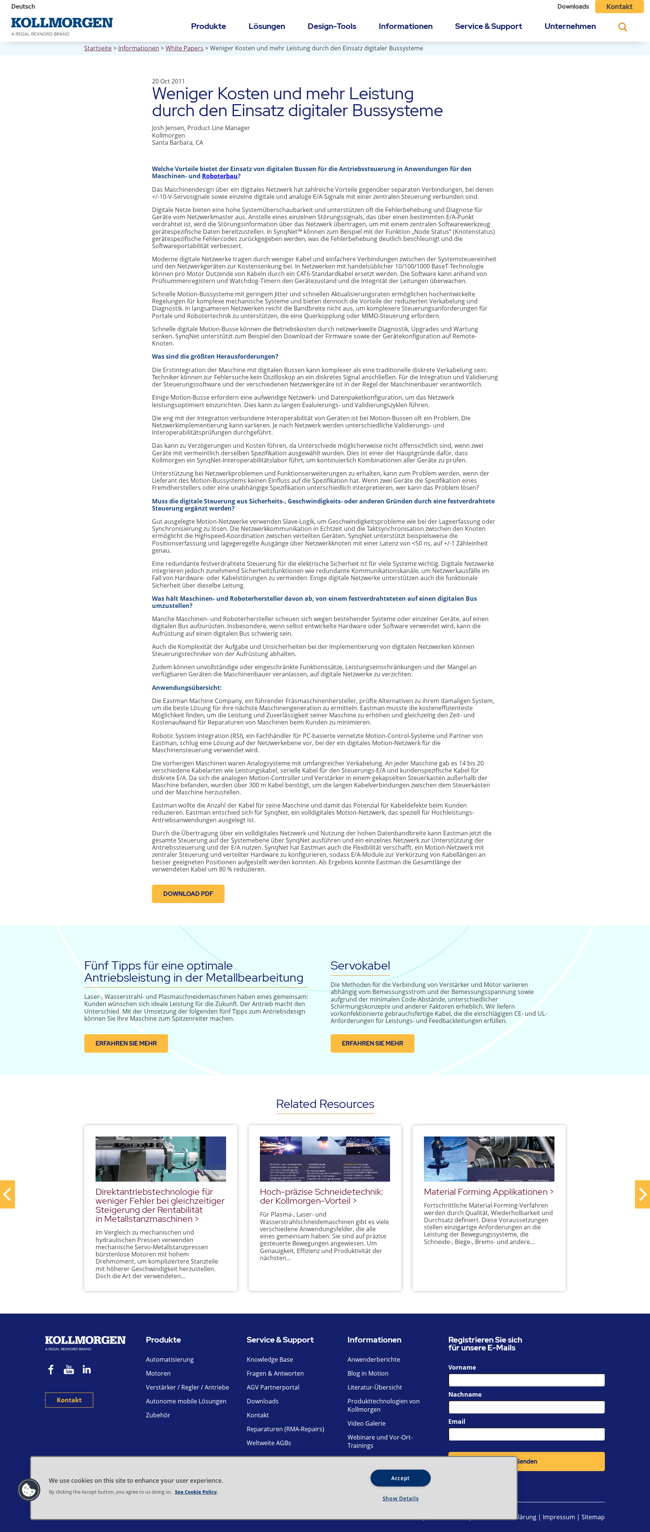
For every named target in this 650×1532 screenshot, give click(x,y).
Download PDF (188, 894)
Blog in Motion (368, 1373)
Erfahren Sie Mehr (126, 1043)
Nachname (464, 1394)
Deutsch (23, 7)
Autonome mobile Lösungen (186, 1401)
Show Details (401, 1498)
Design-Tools (332, 26)
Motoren (158, 1373)
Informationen (406, 26)
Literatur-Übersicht (375, 1387)
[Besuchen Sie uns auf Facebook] (51, 1370)
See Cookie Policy (196, 1491)
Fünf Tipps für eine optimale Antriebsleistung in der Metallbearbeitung (194, 971)
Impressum (559, 1517)
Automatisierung (170, 1359)
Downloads (573, 6)
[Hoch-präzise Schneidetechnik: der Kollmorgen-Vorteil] (325, 1159)
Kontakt (619, 6)
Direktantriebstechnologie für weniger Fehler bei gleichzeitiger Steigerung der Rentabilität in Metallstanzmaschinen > (160, 1205)
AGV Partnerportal (273, 1387)
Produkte (208, 26)
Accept (400, 1478)
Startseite (98, 48)
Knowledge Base (270, 1359)
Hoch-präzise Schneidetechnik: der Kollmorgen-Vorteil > (321, 1196)
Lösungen (267, 26)
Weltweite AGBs (269, 1443)
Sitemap (593, 1517)
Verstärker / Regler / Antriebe (187, 1387)
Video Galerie (367, 1423)
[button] (29, 1490)
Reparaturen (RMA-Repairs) (285, 1429)
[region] (274, 1488)
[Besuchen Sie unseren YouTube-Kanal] (69, 1370)
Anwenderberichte (374, 1359)
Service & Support (488, 26)
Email (456, 1421)
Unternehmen (570, 26)
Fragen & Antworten (275, 1373)
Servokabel (360, 965)
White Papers (185, 48)
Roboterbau (220, 176)
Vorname (462, 1367)
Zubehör (158, 1415)
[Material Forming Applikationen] (489, 1159)
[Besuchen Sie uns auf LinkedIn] (89, 1370)
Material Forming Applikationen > (489, 1191)
